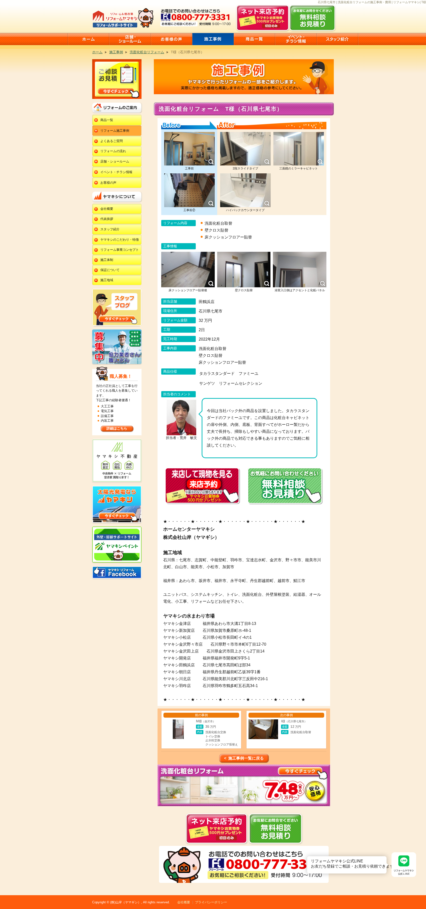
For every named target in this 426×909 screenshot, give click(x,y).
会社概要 (106, 208)
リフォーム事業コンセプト (119, 249)
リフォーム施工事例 (114, 130)
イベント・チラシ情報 (116, 172)
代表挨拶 (106, 218)
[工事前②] (189, 190)
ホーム (97, 52)
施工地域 (106, 280)
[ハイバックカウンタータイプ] (245, 190)
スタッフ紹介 (110, 229)
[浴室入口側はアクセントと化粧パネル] (299, 269)
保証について (110, 270)
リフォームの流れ (113, 151)
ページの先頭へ (420, 891)
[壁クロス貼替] (244, 269)
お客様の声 (108, 182)
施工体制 (106, 259)
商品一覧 (106, 120)
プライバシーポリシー (211, 902)
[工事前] (189, 149)
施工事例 (116, 52)
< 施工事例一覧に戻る (244, 758)
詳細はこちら (116, 428)
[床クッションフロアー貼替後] (188, 269)
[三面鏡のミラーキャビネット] (298, 149)
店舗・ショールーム (114, 161)
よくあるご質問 (111, 141)
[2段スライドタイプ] (245, 149)
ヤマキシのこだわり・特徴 (119, 239)
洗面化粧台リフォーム (147, 52)
